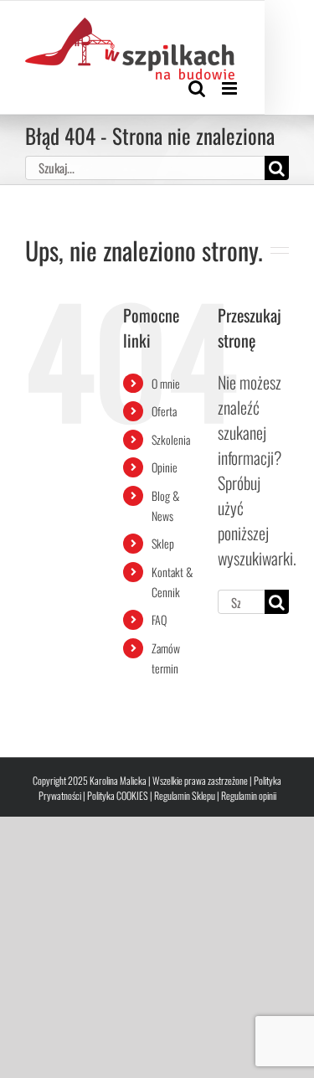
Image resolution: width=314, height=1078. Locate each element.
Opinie (165, 467)
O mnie (166, 383)
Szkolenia (171, 439)
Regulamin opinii (248, 795)
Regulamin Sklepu (184, 795)
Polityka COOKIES (117, 795)
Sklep (163, 543)
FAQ (159, 619)
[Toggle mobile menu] (230, 88)
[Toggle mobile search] (196, 88)
